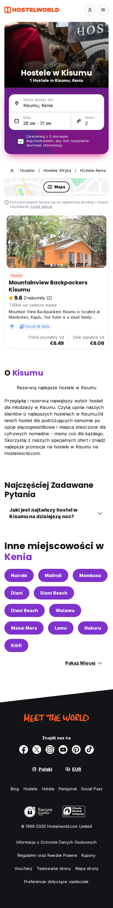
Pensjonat (68, 788)
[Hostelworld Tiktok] (89, 749)
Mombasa (90, 575)
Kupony (88, 855)
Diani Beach (53, 593)
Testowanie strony (54, 868)
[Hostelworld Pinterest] (76, 749)
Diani (17, 593)
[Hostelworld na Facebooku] (23, 749)
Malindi (53, 575)
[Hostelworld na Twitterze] (36, 749)
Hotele (48, 788)
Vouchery (23, 868)
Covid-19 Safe (37, 326)
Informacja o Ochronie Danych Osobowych (56, 842)
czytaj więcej (41, 206)
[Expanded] (12, 170)
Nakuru (92, 628)
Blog (15, 788)
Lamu (61, 628)
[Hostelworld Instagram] (50, 749)
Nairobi (19, 575)
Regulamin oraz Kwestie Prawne (47, 855)
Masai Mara (24, 628)
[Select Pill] (89, 9)
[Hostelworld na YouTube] (63, 749)
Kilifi (16, 645)
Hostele (31, 788)
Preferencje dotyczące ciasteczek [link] (56, 881)
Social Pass (91, 788)
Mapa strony (86, 868)
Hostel (16, 275)
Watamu (65, 610)
